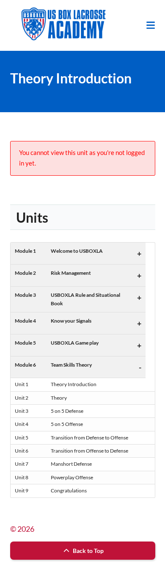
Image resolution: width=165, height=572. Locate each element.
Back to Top (88, 550)
